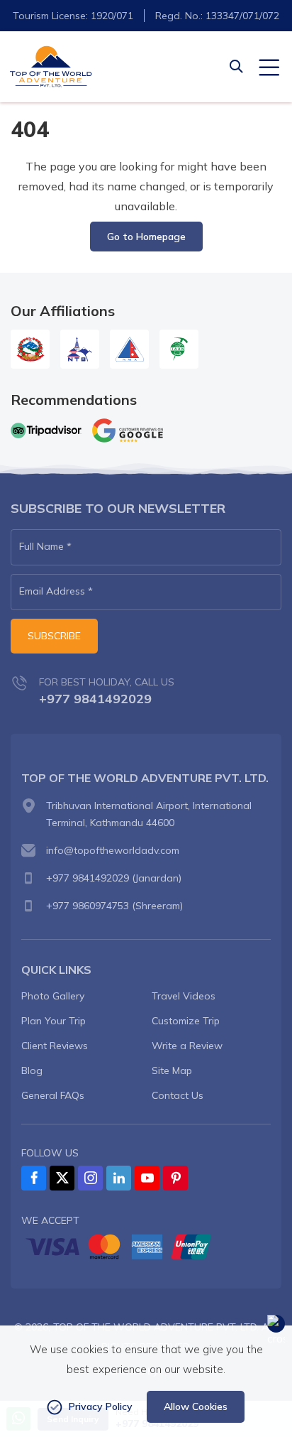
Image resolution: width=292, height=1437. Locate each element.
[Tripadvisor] (46, 430)
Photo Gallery (52, 995)
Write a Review (187, 1045)
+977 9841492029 (95, 698)
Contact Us (177, 1095)
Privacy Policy (101, 1406)
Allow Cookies (196, 1406)
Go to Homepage (146, 236)
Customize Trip (186, 1020)
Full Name (45, 546)
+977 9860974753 (87, 905)
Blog (32, 1070)
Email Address (56, 591)
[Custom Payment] (146, 1246)
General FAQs (52, 1095)
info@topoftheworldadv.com (112, 850)
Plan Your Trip (53, 1020)
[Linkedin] (118, 1178)
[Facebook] (33, 1178)
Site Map (172, 1070)
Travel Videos (183, 995)
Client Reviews (54, 1045)
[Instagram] (90, 1178)
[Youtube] (147, 1178)
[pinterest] (175, 1178)
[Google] (127, 430)
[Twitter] (62, 1178)
